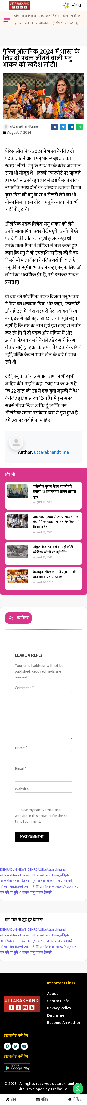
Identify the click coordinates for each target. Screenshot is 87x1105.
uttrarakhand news (15, 875)
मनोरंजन (77, 16)
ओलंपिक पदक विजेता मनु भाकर (21, 881)
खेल (65, 16)
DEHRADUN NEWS (14, 869)
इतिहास (65, 875)
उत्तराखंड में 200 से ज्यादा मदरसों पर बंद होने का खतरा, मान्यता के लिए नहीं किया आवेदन (56, 522)
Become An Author (63, 1022)
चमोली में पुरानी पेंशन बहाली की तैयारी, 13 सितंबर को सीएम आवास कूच (54, 491)
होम (16, 16)
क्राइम (29, 23)
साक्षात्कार (43, 23)
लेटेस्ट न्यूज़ (72, 23)
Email (20, 768)
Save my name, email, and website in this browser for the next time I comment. (43, 816)
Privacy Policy (59, 1008)
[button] (6, 20)
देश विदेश (29, 16)
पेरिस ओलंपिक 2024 (49, 887)
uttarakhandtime (51, 452)
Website (22, 789)
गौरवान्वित (7, 887)
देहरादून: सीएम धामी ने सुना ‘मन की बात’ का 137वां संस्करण (55, 574)
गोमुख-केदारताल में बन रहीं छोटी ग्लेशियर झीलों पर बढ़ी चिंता (53, 549)
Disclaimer (56, 1015)
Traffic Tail (60, 1089)
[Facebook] (7, 1046)
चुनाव (18, 23)
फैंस (67, 887)
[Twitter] (15, 1046)
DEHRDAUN (36, 869)
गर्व (70, 881)
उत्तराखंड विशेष (49, 16)
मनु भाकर (37, 893)
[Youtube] (24, 1046)
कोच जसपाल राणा (55, 881)
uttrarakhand (56, 869)
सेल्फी (48, 893)
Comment (24, 688)
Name (21, 748)
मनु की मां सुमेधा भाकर (15, 893)
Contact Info (58, 1001)
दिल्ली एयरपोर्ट (25, 887)
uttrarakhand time (45, 875)
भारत (74, 887)
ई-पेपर (57, 23)
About (52, 993)
